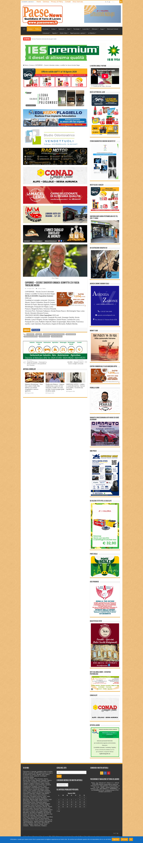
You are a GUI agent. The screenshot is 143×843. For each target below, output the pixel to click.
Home (39, 2)
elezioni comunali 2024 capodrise (54, 334)
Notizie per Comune (112, 29)
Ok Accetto (124, 839)
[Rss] (106, 2)
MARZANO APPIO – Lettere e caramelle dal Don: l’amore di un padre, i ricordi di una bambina (75, 386)
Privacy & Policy (57, 2)
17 (59, 804)
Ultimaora (94, 29)
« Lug (58, 811)
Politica (37, 29)
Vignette (54, 33)
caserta (38, 334)
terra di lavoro (44, 336)
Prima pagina (24, 29)
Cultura (53, 29)
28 (75, 806)
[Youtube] (109, 2)
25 (63, 806)
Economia (45, 29)
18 (63, 804)
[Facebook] (107, 2)
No (131, 839)
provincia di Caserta (31, 336)
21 (75, 804)
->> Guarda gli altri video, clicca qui (101, 86)
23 (84, 804)
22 (80, 804)
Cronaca (30, 29)
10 (59, 802)
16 (84, 802)
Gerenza (46, 2)
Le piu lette (85, 29)
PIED (33, 39)
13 (71, 802)
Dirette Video (63, 33)
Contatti (68, 2)
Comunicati (46, 33)
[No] (141, 840)
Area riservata (78, 2)
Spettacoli (61, 29)
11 (63, 802)
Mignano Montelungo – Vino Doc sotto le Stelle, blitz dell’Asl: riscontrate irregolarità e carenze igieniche (34, 387)
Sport (68, 29)
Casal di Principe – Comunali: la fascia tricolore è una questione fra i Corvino (36, 363)
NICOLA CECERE (71, 334)
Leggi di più (115, 839)
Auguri (102, 29)
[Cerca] (120, 1)
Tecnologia (76, 29)
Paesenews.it (27, 771)
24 (59, 806)
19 (67, 804)
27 (71, 806)
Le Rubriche (91, 33)
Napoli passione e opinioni (77, 33)
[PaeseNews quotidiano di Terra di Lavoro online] (42, 14)
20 (71, 804)
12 (67, 802)
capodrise (30, 334)
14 (75, 802)
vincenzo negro (57, 336)
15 (80, 802)
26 (67, 806)
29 (80, 806)
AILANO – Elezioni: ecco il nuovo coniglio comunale (75, 362)
